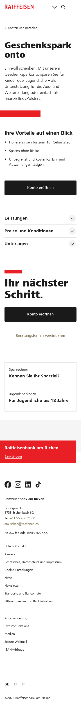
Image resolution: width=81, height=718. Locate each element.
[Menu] (74, 6)
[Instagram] (18, 484)
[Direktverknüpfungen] (54, 6)
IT (23, 684)
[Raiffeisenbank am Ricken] (19, 6)
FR (15, 684)
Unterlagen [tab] (16, 243)
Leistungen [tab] (16, 218)
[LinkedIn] (28, 484)
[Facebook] (7, 484)
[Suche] (63, 6)
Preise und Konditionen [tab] (29, 230)
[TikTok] (38, 484)
